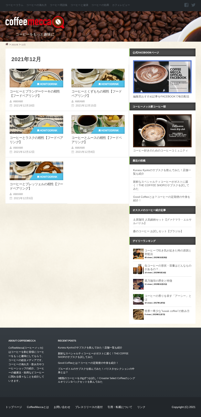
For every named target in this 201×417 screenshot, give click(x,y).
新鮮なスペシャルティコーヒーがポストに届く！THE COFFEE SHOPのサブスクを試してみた (161, 185)
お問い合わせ (62, 407)
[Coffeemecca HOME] (6, 44)
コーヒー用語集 (59, 5)
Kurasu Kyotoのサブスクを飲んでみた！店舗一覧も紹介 (90, 347)
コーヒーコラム (14, 5)
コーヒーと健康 (79, 5)
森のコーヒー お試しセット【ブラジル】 (158, 231)
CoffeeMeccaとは (38, 407)
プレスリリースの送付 (89, 407)
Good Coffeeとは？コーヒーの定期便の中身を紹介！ (88, 363)
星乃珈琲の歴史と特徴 (158, 280)
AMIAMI (18, 101)
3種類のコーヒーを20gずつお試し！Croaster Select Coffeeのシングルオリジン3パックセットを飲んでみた (96, 379)
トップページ (13, 407)
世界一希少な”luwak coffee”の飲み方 (167, 311)
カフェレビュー (121, 5)
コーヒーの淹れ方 (36, 5)
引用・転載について (120, 407)
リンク (141, 407)
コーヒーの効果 (100, 5)
